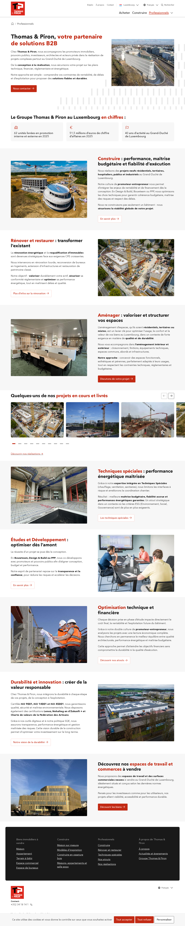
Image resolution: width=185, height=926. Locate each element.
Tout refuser (144, 919)
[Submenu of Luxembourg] (137, 5)
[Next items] (171, 396)
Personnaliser (164, 919)
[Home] (12, 24)
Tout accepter (124, 919)
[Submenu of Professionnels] (171, 13)
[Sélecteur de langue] (157, 5)
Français (150, 5)
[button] (14, 444)
